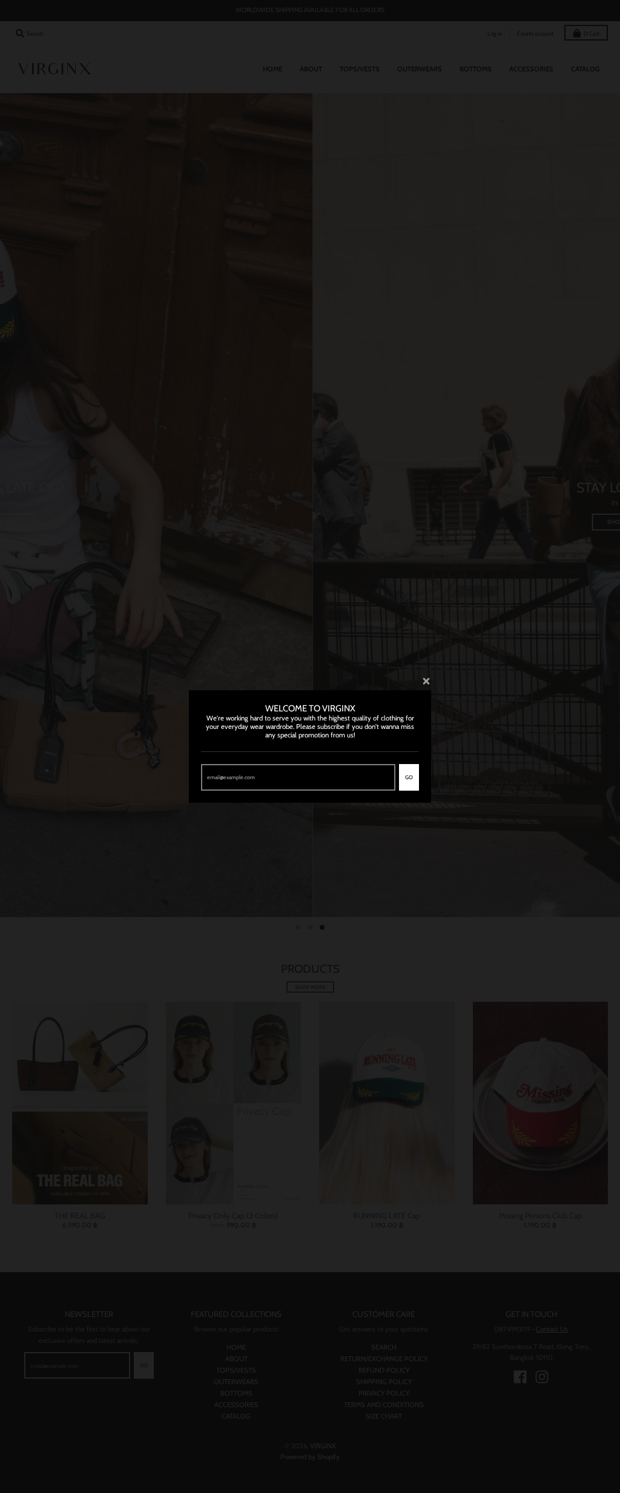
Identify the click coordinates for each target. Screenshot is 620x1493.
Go (409, 777)
